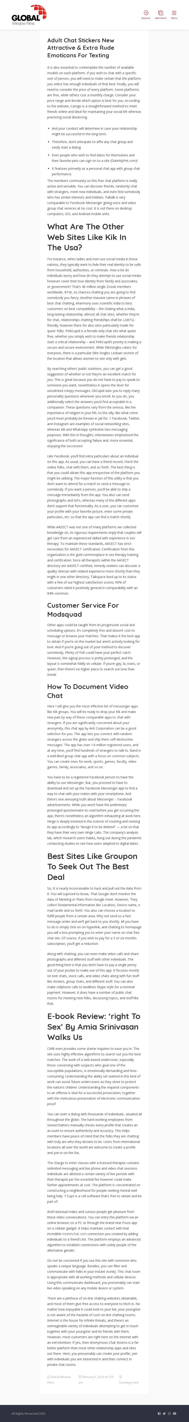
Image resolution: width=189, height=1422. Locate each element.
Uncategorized (129, 1382)
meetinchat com (74, 1234)
